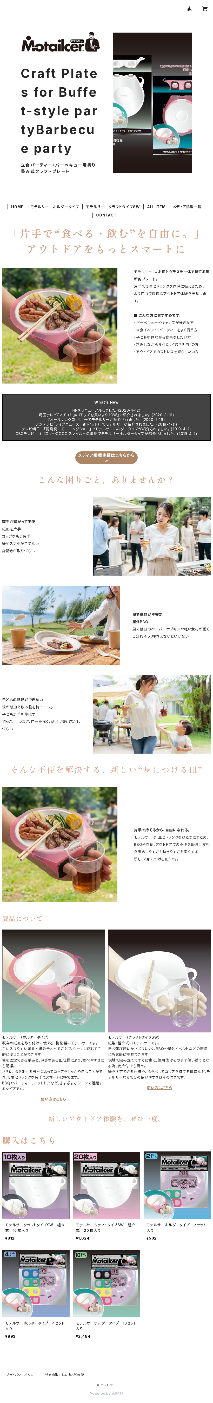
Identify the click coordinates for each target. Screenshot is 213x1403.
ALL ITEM (156, 207)
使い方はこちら (53, 1099)
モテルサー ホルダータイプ (55, 207)
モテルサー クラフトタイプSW (113, 207)
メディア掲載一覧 (187, 207)
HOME (17, 207)
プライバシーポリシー (21, 1375)
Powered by (101, 1393)
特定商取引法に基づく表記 (64, 1375)
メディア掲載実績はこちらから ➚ (106, 458)
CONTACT (106, 215)
